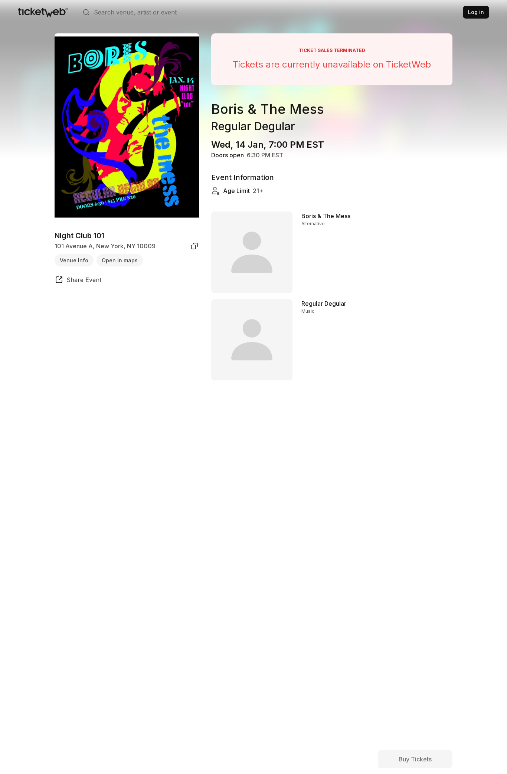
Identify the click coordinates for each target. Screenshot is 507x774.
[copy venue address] (194, 246)
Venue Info (74, 260)
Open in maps (120, 260)
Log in (476, 12)
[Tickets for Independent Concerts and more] (43, 12)
